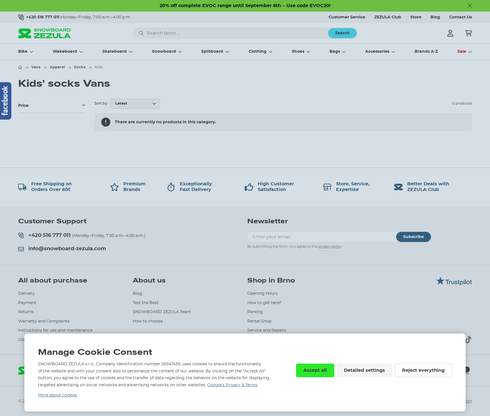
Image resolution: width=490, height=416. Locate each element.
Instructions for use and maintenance (55, 330)
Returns (26, 312)
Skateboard (114, 52)
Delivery (26, 294)
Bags (335, 52)
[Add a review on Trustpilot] (454, 284)
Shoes (298, 52)
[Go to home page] (20, 67)
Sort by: (101, 103)
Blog (435, 17)
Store (415, 17)
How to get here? (264, 303)
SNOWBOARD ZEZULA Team (162, 312)
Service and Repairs (266, 330)
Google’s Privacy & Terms (232, 385)
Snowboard (164, 52)
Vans (36, 67)
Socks (80, 67)
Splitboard (212, 52)
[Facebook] (5, 101)
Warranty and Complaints (43, 321)
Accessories (377, 52)
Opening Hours (262, 294)
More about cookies (57, 395)
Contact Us (460, 17)
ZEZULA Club (387, 17)
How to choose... (149, 321)
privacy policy (330, 246)
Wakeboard (65, 52)
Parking (255, 312)
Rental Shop (259, 321)
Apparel (57, 67)
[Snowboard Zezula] (44, 33)
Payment (27, 303)
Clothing (258, 52)
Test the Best (146, 303)
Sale (461, 52)
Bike (23, 52)
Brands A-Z (426, 52)
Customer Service (347, 17)
